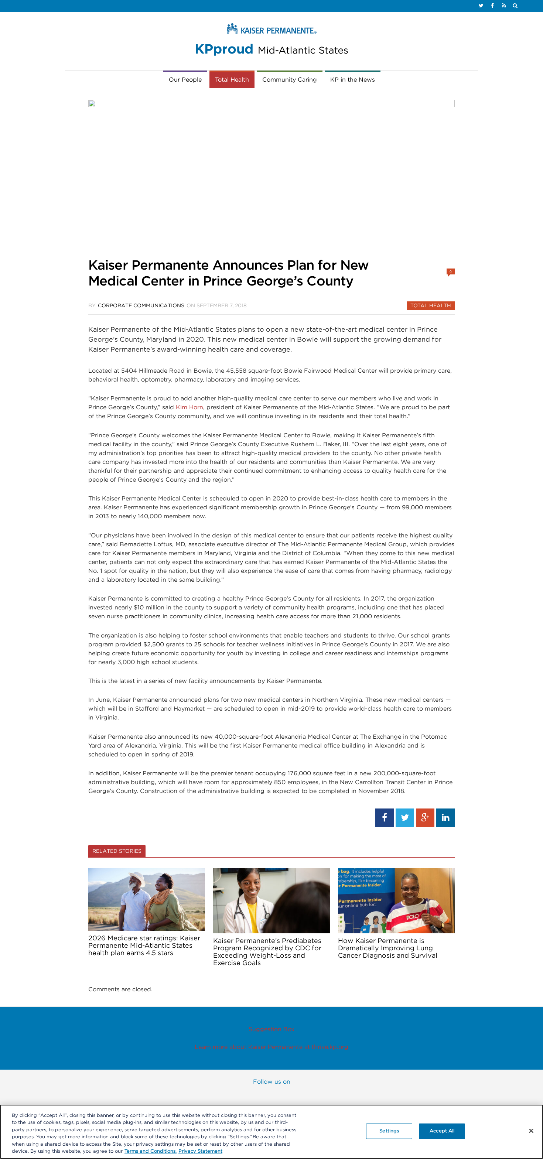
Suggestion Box (271, 1029)
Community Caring (289, 80)
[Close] (531, 1131)
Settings (389, 1131)
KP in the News (352, 80)
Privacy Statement (200, 1151)
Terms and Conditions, (150, 1151)
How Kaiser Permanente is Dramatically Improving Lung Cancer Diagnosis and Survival (387, 948)
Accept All (442, 1131)
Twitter (256, 1096)
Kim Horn (189, 407)
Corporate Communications (141, 305)
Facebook (226, 1096)
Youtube (287, 1096)
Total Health (232, 80)
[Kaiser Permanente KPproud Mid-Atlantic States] (271, 41)
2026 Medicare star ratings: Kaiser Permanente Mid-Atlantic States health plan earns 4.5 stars (144, 946)
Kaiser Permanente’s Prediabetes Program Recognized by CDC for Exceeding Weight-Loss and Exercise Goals (267, 952)
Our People (185, 80)
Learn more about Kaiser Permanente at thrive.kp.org (271, 1047)
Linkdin (317, 1096)
